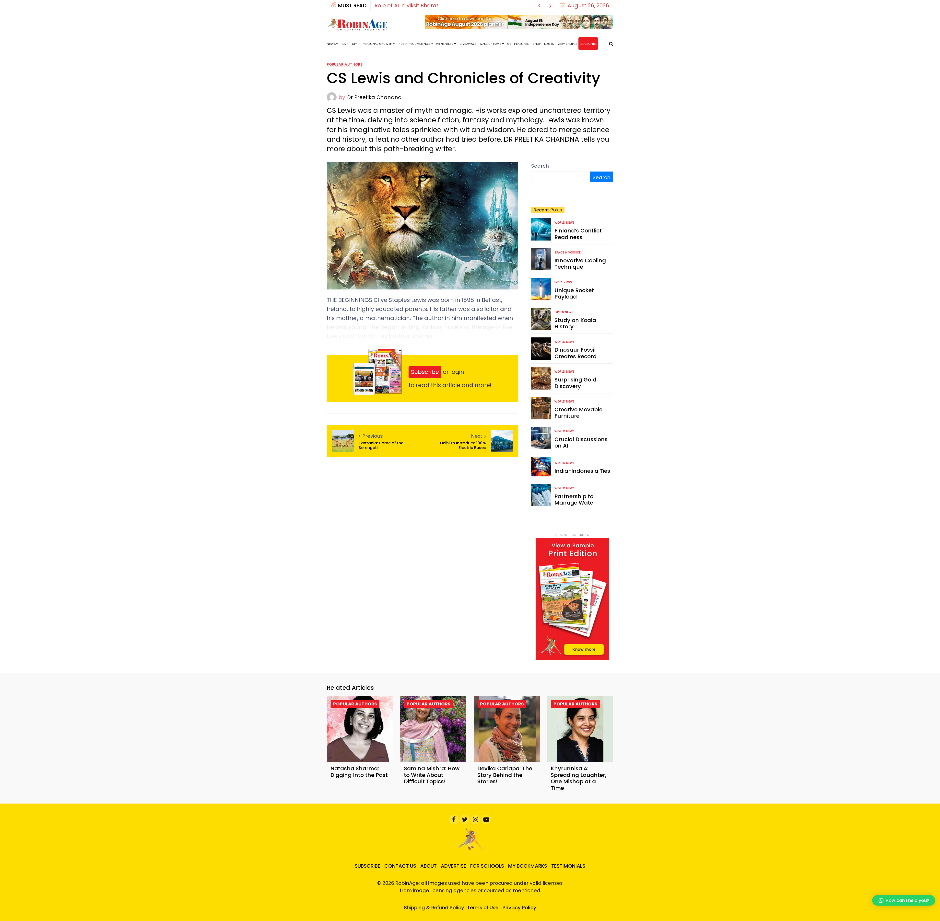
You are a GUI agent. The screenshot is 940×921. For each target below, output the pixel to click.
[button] (539, 5)
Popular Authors (345, 64)
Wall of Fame (490, 44)
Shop (537, 44)
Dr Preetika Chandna (374, 97)
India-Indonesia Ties (582, 471)
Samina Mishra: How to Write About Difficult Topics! (431, 775)
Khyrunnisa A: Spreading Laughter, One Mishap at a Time (578, 778)
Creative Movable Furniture (578, 413)
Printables (444, 44)
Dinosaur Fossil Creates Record (575, 353)
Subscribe (425, 372)
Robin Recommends (414, 44)
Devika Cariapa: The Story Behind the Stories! (504, 775)
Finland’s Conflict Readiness (578, 234)
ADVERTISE (453, 866)
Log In (549, 44)
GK (343, 44)
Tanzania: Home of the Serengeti (381, 445)
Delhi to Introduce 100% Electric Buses (463, 445)
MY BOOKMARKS (527, 866)
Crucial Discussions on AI (581, 442)
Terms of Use (482, 907)
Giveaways (468, 44)
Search (540, 165)
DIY (354, 44)
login (457, 372)
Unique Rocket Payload (574, 293)
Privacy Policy (519, 907)
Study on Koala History (575, 323)
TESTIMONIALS (568, 866)
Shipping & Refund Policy (434, 907)
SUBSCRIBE (588, 44)
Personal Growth (378, 44)
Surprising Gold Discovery (575, 383)
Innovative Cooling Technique (580, 264)
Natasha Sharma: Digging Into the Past (359, 772)
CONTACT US (400, 866)
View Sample (567, 44)
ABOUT (428, 866)
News (331, 44)
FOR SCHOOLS (487, 866)
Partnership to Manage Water (574, 500)
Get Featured (518, 44)
